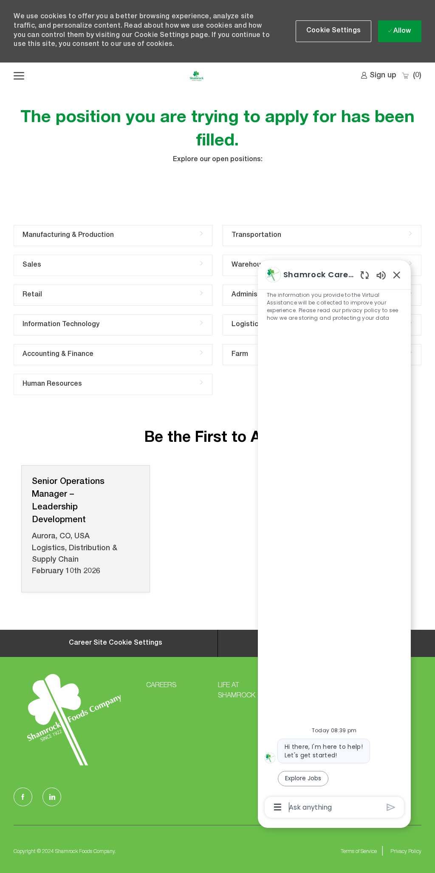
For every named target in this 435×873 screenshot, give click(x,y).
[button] (333, 31)
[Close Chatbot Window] (396, 275)
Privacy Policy (405, 851)
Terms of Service (359, 851)
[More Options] (277, 807)
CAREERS (161, 685)
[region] (334, 540)
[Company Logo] (196, 76)
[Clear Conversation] (365, 275)
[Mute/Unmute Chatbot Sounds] (381, 275)
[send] (391, 807)
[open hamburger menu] (19, 76)
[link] (378, 75)
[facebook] (23, 797)
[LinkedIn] (51, 797)
